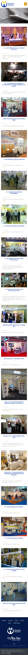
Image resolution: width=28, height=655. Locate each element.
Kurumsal (10, 620)
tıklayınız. (9, 653)
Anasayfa (4, 620)
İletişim (9, 623)
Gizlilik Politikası (16, 623)
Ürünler (16, 620)
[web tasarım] (14, 643)
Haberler (22, 620)
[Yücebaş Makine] (7, 4)
